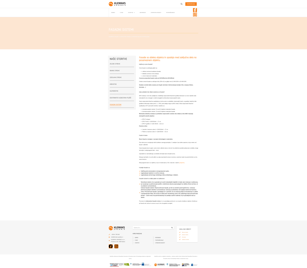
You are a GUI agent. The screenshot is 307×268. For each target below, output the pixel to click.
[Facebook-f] (195, 10)
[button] (181, 4)
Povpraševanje (170, 12)
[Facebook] (111, 246)
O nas (121, 12)
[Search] (172, 227)
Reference (143, 12)
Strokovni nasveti (156, 12)
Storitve (130, 12)
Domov (113, 12)
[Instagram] (195, 15)
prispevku (181, 162)
